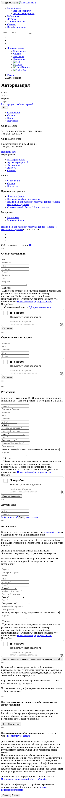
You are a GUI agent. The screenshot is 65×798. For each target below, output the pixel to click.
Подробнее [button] (7, 304)
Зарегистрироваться (11, 496)
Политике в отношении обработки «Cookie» (24, 779)
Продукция (19, 59)
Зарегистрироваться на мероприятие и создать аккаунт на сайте (32, 659)
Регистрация (19, 27)
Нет (4, 724)
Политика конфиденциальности (23, 199)
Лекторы (11, 19)
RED (30, 245)
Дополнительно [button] (15, 48)
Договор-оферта (15, 196)
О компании (19, 51)
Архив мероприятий (23, 13)
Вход (9, 27)
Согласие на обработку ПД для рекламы (28, 207)
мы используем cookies (18, 735)
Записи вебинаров (16, 21)
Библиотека (13, 16)
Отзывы (11, 24)
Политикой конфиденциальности (34, 301)
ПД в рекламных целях (40, 307)
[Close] (2, 248)
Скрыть (5, 795)
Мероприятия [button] (14, 8)
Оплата (17, 53)
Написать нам (8, 151)
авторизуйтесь (51, 532)
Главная (11, 75)
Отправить (7, 328)
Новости (11, 118)
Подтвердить (14, 724)
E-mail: (4, 92)
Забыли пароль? (24, 104)
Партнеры (18, 56)
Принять (15, 795)
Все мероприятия (22, 10)
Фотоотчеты (13, 165)
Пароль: (5, 98)
